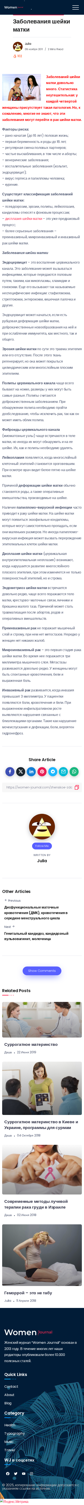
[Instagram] (31, 1473)
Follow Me (42, 846)
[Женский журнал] (13, 7)
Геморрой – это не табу (28, 1293)
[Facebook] (7, 1473)
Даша (8, 1052)
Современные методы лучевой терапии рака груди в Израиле (36, 1204)
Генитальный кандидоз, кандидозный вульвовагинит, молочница (36, 936)
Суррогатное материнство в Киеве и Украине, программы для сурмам (41, 1125)
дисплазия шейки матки (23, 218)
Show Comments (42, 971)
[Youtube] (23, 1473)
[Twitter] (15, 1473)
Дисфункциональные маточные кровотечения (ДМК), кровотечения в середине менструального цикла (36, 913)
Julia (28, 44)
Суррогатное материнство (31, 1044)
